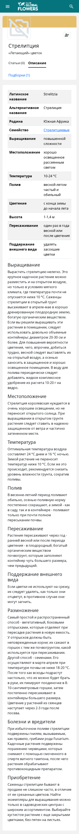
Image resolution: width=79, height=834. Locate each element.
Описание (37, 63)
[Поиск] (71, 6)
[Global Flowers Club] (29, 6)
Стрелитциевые (57, 130)
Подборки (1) (19, 75)
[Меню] (8, 6)
